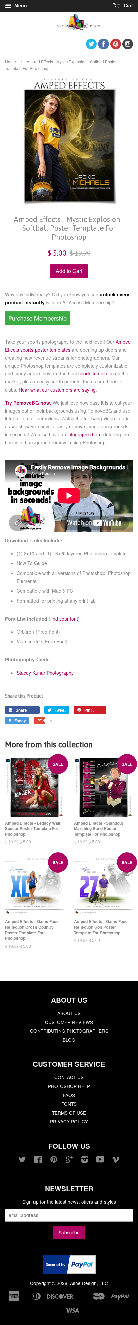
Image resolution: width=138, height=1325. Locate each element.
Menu (20, 5)
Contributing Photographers (69, 1030)
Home (10, 61)
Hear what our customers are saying (57, 389)
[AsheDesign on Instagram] (127, 47)
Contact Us (69, 1077)
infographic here (84, 434)
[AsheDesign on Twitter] (91, 47)
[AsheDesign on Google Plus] (69, 1160)
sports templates (96, 373)
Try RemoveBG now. (28, 402)
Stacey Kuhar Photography (45, 672)
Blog (69, 1039)
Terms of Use (69, 1112)
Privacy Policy (69, 1121)
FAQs (69, 1095)
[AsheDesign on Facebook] (103, 47)
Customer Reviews (69, 1022)
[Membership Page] (37, 323)
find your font (64, 618)
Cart (127, 5)
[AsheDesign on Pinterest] (115, 47)
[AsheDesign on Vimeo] (116, 1160)
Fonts (69, 1103)
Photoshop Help (69, 1086)
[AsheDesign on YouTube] (100, 1160)
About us (69, 1012)
